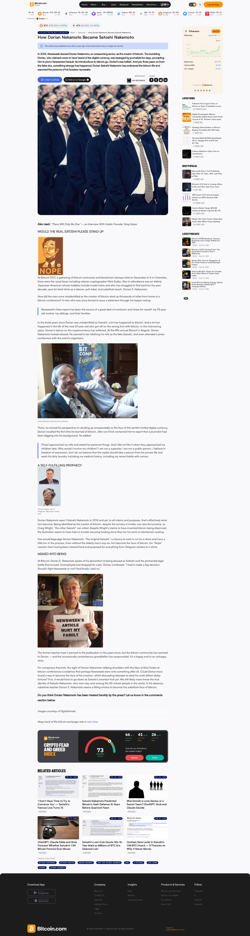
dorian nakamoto (86, 863)
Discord (198, 899)
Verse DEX (166, 904)
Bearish (134, 758)
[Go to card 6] (209, 90)
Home (84, 4)
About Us (98, 891)
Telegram (198, 891)
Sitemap (98, 913)
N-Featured (138, 863)
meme (127, 863)
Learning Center (135, 899)
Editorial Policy (101, 904)
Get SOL (216, 31)
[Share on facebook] (151, 80)
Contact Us (99, 895)
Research (124, 4)
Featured (81, 32)
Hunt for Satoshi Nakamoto (109, 863)
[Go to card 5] (207, 90)
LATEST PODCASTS (190, 233)
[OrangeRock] (42, 18)
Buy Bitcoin (166, 899)
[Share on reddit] (161, 80)
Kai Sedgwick (138, 80)
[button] (87, 79)
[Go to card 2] (198, 90)
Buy (103, 4)
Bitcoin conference (47, 863)
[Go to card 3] (201, 90)
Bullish (154, 758)
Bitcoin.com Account (171, 891)
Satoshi (42, 868)
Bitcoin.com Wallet (169, 895)
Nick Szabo (152, 863)
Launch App (213, 4)
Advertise (151, 4)
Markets (131, 895)
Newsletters (137, 4)
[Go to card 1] (195, 90)
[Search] (200, 4)
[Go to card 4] (204, 90)
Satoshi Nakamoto (57, 868)
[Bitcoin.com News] (38, 4)
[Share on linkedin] (165, 80)
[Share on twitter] (156, 80)
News (93, 4)
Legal (96, 908)
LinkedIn (198, 904)
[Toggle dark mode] (192, 5)
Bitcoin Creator (67, 863)
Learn (113, 4)
